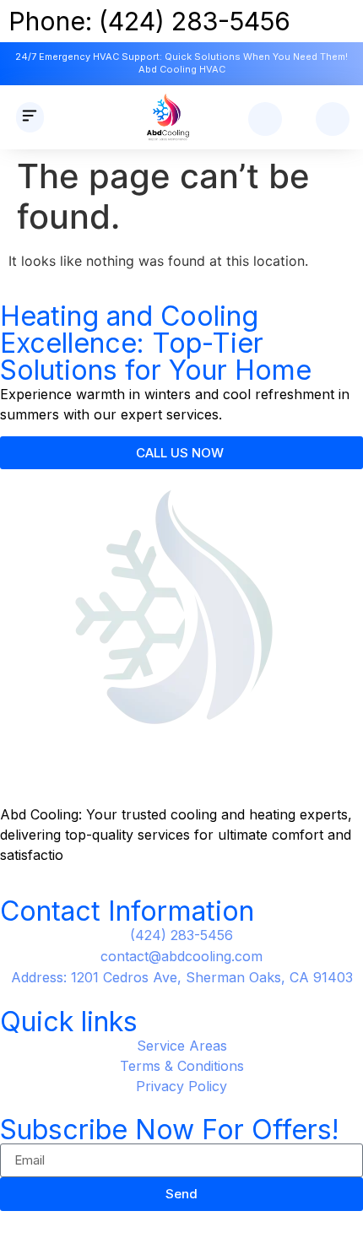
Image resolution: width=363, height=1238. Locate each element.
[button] (30, 117)
